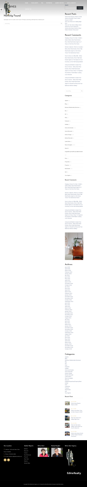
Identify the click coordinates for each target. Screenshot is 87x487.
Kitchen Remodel (68, 138)
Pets (66, 158)
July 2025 (67, 275)
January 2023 (68, 295)
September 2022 (69, 301)
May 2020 (67, 339)
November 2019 (69, 347)
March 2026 (68, 270)
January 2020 (68, 344)
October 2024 (68, 285)
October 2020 (68, 331)
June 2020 (67, 337)
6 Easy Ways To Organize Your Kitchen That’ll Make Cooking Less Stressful (74, 72)
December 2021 (69, 313)
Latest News (67, 141)
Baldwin (26, 448)
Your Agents (34, 3)
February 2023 (68, 293)
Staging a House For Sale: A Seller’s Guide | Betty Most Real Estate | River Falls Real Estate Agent (73, 40)
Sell (65, 172)
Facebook (5, 460)
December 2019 (69, 345)
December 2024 (69, 283)
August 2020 (68, 334)
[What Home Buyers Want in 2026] (67, 403)
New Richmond (27, 455)
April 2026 (67, 268)
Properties (49, 3)
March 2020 (68, 342)
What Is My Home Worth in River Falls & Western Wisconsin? (77, 435)
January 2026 (68, 273)
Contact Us (28, 9)
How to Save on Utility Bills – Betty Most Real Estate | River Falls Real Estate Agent (73, 57)
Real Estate (67, 168)
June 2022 (67, 303)
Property (67, 165)
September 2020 (69, 332)
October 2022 (68, 300)
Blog (66, 104)
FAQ (42, 3)
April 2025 (67, 280)
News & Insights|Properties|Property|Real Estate (74, 150)
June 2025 (67, 277)
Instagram (8, 460)
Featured (67, 121)
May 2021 (67, 322)
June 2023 (67, 288)
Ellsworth (26, 450)
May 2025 (67, 278)
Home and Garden (69, 127)
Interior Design (68, 134)
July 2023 (67, 286)
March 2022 (68, 308)
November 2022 (69, 298)
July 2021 (67, 319)
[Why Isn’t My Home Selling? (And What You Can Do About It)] (67, 425)
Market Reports (59, 3)
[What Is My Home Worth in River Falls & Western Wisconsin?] (67, 433)
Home (26, 3)
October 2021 (68, 316)
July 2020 (67, 336)
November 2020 (69, 329)
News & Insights (71, 3)
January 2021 (68, 326)
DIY (65, 114)
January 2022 (68, 311)
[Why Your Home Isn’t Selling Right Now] (67, 418)
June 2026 (67, 267)
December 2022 (69, 296)
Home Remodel (68, 131)
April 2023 (67, 290)
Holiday (66, 124)
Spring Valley (27, 463)
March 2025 (68, 282)
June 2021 (67, 321)
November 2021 (69, 314)
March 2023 (68, 291)
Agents (66, 100)
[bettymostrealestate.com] (8, 8)
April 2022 (67, 306)
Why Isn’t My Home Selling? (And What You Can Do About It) (76, 426)
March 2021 (68, 324)
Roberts (26, 461)
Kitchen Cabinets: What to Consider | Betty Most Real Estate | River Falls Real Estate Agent (74, 49)
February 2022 (68, 309)
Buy (66, 110)
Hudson (26, 452)
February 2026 (68, 272)
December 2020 (69, 327)
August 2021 (68, 318)
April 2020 (67, 340)
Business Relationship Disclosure (72, 107)
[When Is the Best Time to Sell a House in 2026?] (67, 410)
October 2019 (68, 349)
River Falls (26, 459)
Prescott (26, 457)
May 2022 (67, 304)
